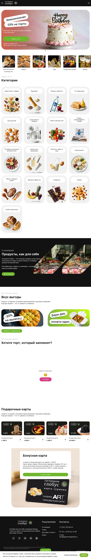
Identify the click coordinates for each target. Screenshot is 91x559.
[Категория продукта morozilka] (79, 160)
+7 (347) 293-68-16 (66, 527)
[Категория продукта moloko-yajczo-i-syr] (56, 160)
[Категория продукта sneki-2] (79, 189)
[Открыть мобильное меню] (2, 3)
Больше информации (71, 555)
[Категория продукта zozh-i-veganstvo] (56, 130)
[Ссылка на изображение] (25, 523)
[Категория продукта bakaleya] (34, 100)
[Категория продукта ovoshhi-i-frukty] (34, 189)
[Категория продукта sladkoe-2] (56, 189)
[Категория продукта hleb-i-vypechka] (11, 219)
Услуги (44, 530)
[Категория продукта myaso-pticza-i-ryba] (11, 189)
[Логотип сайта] (11, 3)
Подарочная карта (7, 438)
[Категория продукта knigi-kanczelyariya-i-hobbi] (79, 130)
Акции (44, 535)
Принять (84, 555)
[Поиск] (89, 3)
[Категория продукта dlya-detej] (11, 130)
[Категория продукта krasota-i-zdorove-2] (34, 160)
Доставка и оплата (48, 532)
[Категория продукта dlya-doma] (34, 130)
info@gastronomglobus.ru (68, 537)
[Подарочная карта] (11, 428)
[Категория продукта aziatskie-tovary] (11, 100)
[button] (2, 29)
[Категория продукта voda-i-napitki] (56, 100)
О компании (46, 527)
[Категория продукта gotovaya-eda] (79, 100)
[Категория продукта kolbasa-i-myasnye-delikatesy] (11, 160)
